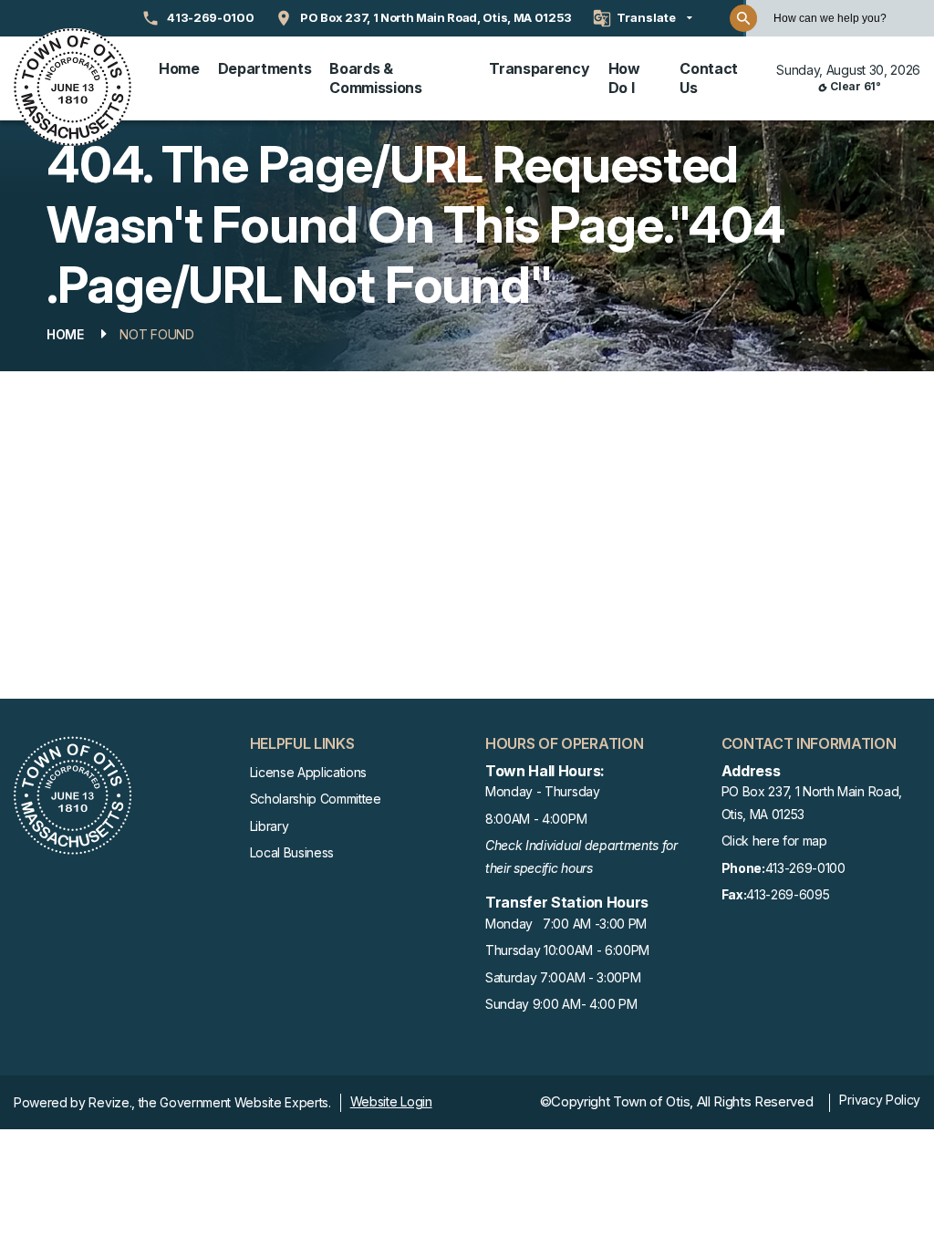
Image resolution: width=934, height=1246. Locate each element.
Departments (264, 68)
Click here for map (774, 840)
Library (269, 826)
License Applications (309, 772)
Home (179, 68)
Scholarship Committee (315, 798)
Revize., (111, 1102)
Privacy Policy (879, 1099)
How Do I (624, 78)
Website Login (391, 1101)
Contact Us (709, 78)
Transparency (539, 68)
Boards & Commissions (375, 78)
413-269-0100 (783, 868)
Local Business (292, 852)
